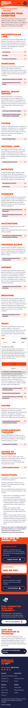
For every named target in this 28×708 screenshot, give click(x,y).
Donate (16, 681)
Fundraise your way (19, 678)
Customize (13, 368)
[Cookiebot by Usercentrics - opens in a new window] (21, 338)
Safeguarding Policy (19, 690)
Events (16, 676)
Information (7, 10)
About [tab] (23, 342)
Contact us (4, 695)
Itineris (9, 704)
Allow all (14, 364)
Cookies (16, 692)
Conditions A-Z (4, 678)
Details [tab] (14, 342)
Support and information (9, 9)
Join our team (4, 690)
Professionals (4, 681)
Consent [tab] (5, 342)
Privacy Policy (17, 687)
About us (3, 687)
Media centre (4, 692)
